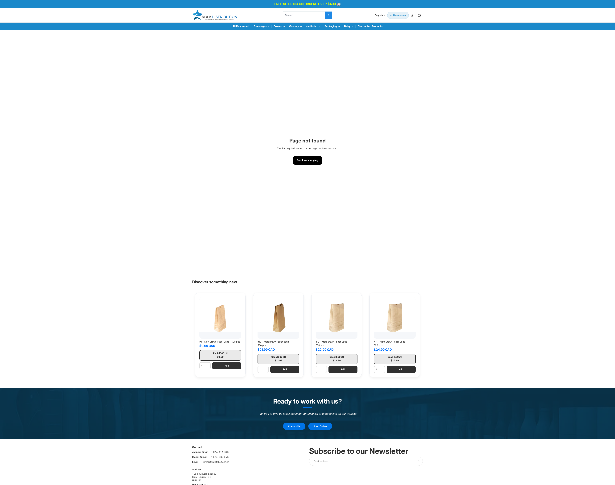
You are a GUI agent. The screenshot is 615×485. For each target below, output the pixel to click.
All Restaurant (241, 26)
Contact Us (294, 426)
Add (227, 366)
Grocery (294, 26)
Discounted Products (370, 26)
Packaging (330, 26)
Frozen (278, 26)
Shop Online (320, 426)
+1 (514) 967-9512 (219, 457)
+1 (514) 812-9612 (219, 452)
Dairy (347, 26)
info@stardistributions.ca (216, 462)
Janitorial (311, 26)
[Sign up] (418, 461)
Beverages (260, 26)
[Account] (412, 15)
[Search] (328, 15)
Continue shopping (307, 160)
